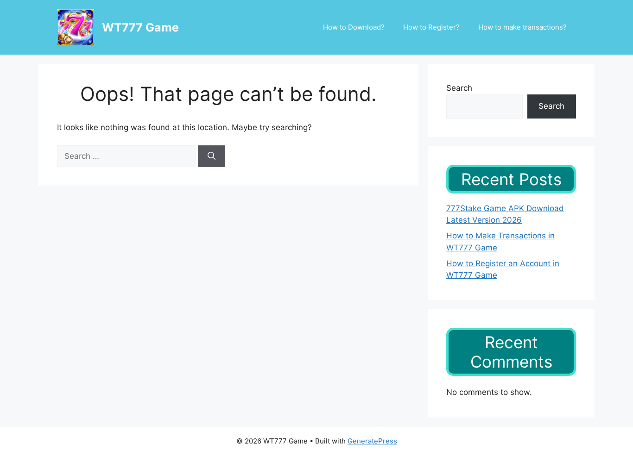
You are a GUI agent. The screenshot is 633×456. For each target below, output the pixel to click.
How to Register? (431, 27)
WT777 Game (140, 27)
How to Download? (354, 27)
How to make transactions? (522, 27)
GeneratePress (372, 441)
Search (459, 88)
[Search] (211, 156)
